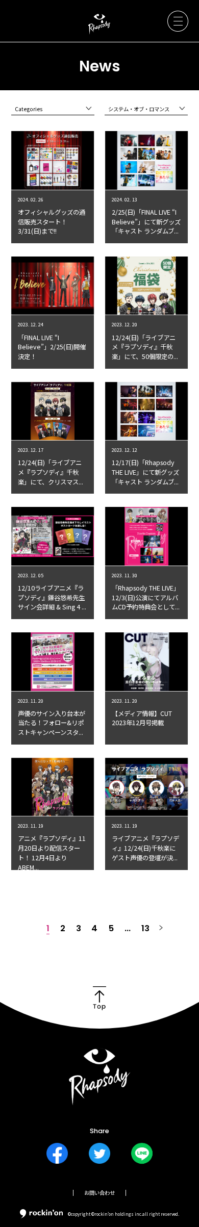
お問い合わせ (99, 1193)
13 (145, 928)
